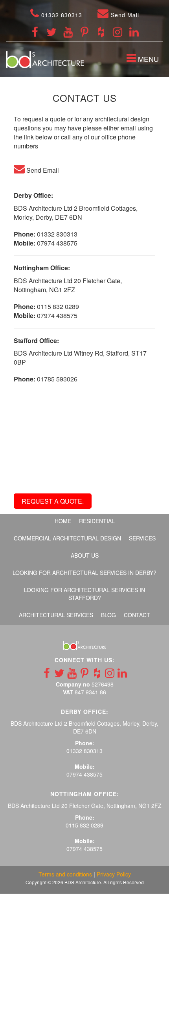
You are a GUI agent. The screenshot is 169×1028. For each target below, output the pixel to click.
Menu (144, 60)
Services (142, 538)
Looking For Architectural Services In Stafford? (84, 594)
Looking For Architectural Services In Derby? (84, 572)
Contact (137, 615)
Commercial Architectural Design (67, 538)
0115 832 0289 (58, 306)
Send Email (42, 170)
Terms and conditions (65, 874)
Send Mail (124, 15)
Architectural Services (56, 615)
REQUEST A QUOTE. (53, 501)
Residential (97, 521)
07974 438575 (57, 243)
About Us (85, 555)
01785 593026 (57, 378)
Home (63, 521)
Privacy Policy (114, 874)
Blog (108, 615)
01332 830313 (60, 15)
